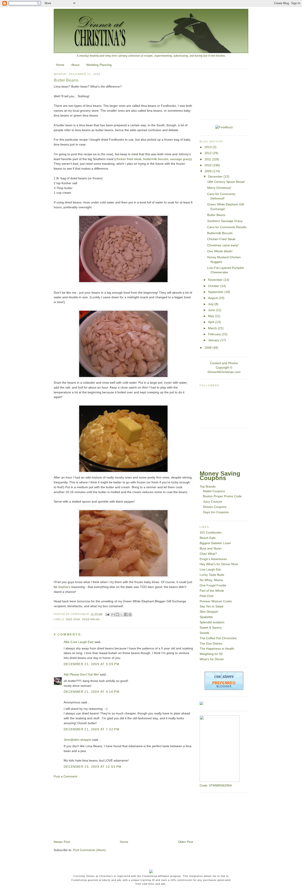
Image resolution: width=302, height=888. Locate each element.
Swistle (204, 633)
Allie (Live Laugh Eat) (79, 642)
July (211, 304)
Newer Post (62, 842)
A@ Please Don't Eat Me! (81, 674)
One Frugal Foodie (213, 585)
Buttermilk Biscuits (220, 233)
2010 (208, 165)
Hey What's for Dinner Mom (219, 564)
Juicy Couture (212, 501)
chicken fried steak (128, 159)
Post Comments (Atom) (89, 850)
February (215, 334)
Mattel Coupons (214, 491)
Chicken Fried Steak (221, 239)
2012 (208, 153)
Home (60, 65)
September (216, 292)
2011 (208, 159)
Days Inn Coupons (216, 512)
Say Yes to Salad (211, 606)
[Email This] (113, 614)
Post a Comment (65, 776)
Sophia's (64, 587)
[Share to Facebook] (126, 614)
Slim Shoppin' (209, 611)
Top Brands (208, 486)
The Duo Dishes (211, 643)
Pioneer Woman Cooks (216, 601)
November (216, 279)
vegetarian (91, 619)
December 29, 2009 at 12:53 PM (93, 766)
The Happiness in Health (217, 648)
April (211, 322)
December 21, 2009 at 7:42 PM (91, 729)
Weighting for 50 (211, 654)
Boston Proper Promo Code (222, 496)
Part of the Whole (212, 590)
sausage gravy (180, 159)
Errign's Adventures (213, 559)
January (214, 340)
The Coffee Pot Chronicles (218, 638)
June (212, 310)
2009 (208, 171)
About (75, 65)
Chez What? (208, 553)
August (213, 298)
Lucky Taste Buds (212, 574)
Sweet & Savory (211, 627)
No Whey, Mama (211, 580)
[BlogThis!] (117, 614)
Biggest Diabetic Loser (215, 543)
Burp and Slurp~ (211, 548)
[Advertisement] (87, 808)
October (214, 286)
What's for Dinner (212, 659)
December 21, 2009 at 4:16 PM (91, 691)
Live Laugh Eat (210, 569)
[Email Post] (107, 614)
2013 (208, 147)
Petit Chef (206, 596)
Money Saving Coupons (220, 475)
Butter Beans (216, 215)
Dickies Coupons (214, 507)
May (211, 316)
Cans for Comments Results (227, 227)
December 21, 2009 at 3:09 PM (91, 664)
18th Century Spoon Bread (226, 182)
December (216, 176)
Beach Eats (208, 538)
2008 (208, 347)
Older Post (185, 842)
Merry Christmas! (219, 187)
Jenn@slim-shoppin (77, 739)
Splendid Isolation (212, 622)
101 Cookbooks (211, 532)
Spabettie (206, 617)
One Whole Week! (220, 251)
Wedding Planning (99, 65)
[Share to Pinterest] (130, 614)
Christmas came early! (223, 245)
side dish (73, 619)
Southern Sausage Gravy (225, 221)
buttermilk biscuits (155, 159)
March (213, 328)
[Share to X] (121, 614)
